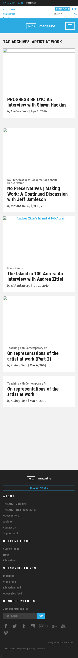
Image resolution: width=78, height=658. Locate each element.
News (6, 554)
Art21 (6, 9)
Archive (7, 521)
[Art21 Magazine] (40, 23)
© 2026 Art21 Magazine (15, 649)
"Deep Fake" (31, 3)
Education (9, 560)
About (12, 9)
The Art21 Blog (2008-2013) (19, 509)
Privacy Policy (53, 643)
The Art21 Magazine (15, 503)
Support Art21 (63, 9)
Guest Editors (11, 515)
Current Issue (11, 548)
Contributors (9, 14)
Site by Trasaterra (37, 649)
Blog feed (9, 575)
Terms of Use (67, 643)
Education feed (12, 587)
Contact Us (9, 527)
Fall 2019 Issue (13, 3)
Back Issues (9, 18)
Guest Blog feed (12, 593)
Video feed (9, 581)
